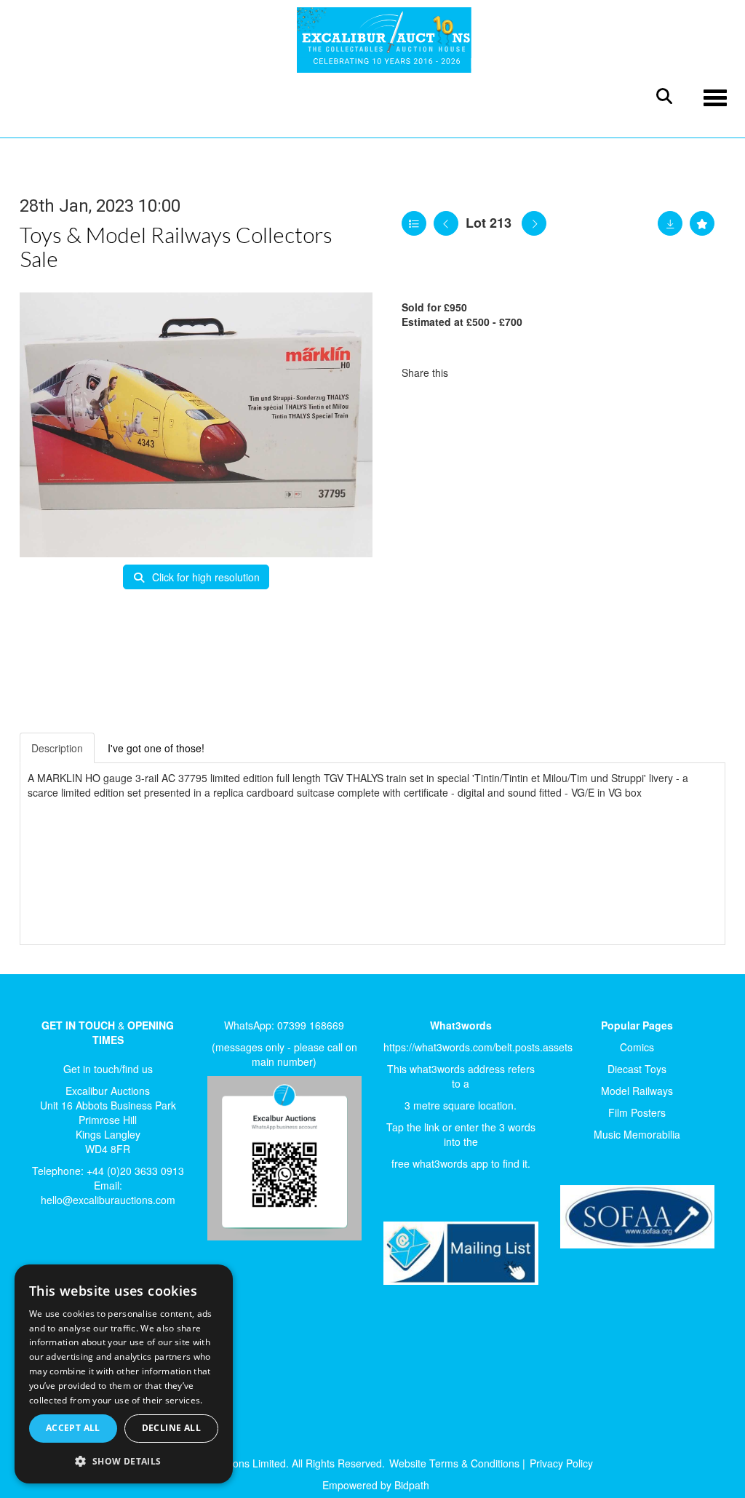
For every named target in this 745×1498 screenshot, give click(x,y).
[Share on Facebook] (472, 372)
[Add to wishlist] (702, 223)
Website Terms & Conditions (454, 1463)
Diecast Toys (636, 1068)
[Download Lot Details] (670, 223)
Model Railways (637, 1090)
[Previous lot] (446, 223)
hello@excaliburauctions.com (108, 1199)
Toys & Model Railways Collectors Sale (176, 246)
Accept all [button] (73, 1428)
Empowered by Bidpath (375, 1485)
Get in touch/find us (108, 1068)
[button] (123, 1460)
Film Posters (637, 1112)
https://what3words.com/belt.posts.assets (478, 1047)
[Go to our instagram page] (532, 372)
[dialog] (124, 1374)
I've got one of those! (156, 748)
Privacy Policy (561, 1463)
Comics (637, 1047)
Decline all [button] (171, 1428)
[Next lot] (534, 223)
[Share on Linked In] (503, 372)
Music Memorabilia (637, 1134)
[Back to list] (414, 223)
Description (57, 748)
